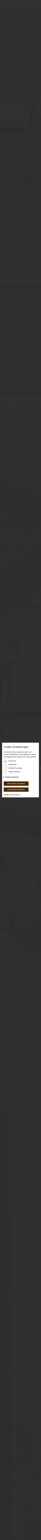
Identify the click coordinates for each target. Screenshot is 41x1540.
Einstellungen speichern (16, 789)
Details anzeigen (11, 777)
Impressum (16, 794)
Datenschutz (8, 794)
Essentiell (12, 761)
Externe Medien (14, 772)
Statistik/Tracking (15, 768)
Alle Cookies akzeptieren (16, 783)
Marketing (12, 764)
